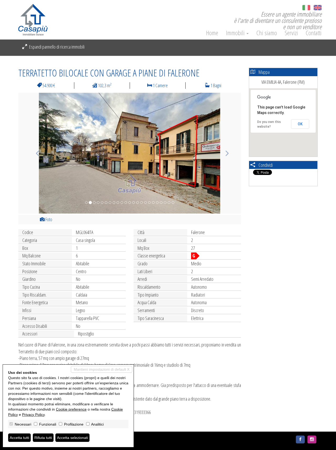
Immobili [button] (236, 32)
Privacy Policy (33, 414)
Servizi (291, 32)
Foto (48, 219)
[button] (35, 153)
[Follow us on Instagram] (311, 439)
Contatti (314, 32)
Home (212, 32)
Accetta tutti (19, 438)
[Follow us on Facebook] (300, 439)
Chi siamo (266, 32)
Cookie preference (71, 409)
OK (300, 124)
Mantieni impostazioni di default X (101, 369)
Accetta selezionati (72, 438)
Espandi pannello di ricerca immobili (56, 47)
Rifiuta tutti (43, 438)
